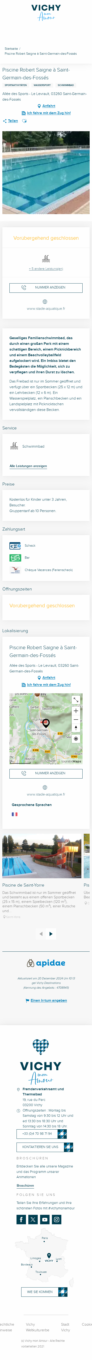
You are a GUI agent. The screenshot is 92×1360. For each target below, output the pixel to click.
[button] (24, 121)
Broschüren (25, 1186)
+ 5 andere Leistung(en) (46, 269)
